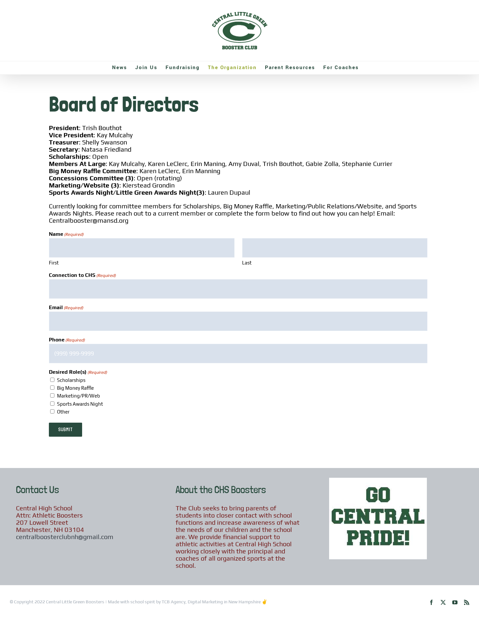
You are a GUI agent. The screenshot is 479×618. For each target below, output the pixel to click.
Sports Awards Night (80, 404)
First (54, 262)
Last (247, 262)
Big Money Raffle (75, 388)
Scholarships (71, 380)
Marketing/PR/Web (78, 396)
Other (63, 412)
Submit (65, 429)
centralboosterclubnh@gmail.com (64, 536)
